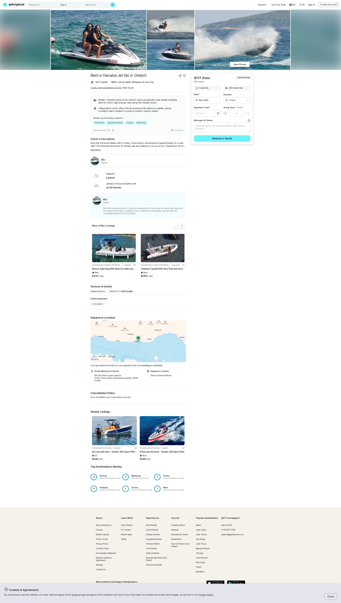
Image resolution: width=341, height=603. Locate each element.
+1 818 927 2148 (228, 530)
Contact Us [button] (100, 569)
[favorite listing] (184, 75)
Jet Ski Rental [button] (152, 530)
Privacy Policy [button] (206, 594)
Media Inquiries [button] (102, 534)
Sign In (311, 4)
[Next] (182, 225)
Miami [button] (198, 525)
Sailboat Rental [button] (152, 553)
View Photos (240, 64)
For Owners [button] (126, 530)
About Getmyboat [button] (103, 525)
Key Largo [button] (200, 562)
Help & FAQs (226, 525)
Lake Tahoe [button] (201, 534)
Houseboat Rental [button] (154, 539)
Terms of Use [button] (78, 594)
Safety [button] (124, 539)
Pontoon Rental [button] (152, 544)
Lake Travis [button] (201, 544)
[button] (278, 4)
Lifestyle (174, 530)
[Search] (112, 4)
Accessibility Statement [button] (106, 553)
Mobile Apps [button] (126, 534)
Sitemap (99, 565)
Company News (178, 525)
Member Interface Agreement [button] (104, 559)
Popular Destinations (207, 518)
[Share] (180, 75)
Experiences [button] (152, 518)
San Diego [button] (200, 539)
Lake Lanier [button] (201, 530)
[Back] (176, 225)
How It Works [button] (127, 525)
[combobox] (43, 4)
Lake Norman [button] (202, 558)
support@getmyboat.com (232, 534)
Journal (175, 518)
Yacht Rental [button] (151, 548)
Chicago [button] (199, 553)
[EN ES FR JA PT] (292, 4)
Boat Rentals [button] (151, 525)
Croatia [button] (94, 88)
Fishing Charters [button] (153, 534)
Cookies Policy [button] (102, 548)
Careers (99, 530)
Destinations (176, 539)
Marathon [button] (200, 571)
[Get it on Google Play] (236, 583)
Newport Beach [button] (203, 548)
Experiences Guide (179, 534)
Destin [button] (199, 567)
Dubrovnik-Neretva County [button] (109, 88)
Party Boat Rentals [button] (154, 565)
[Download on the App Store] (215, 583)
